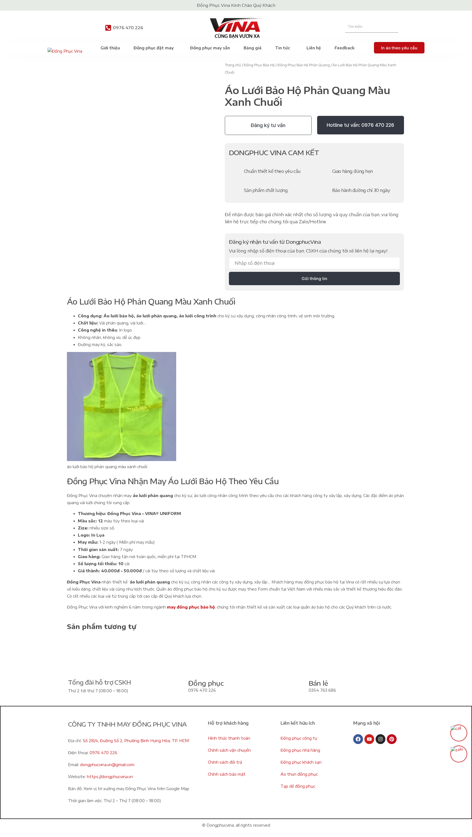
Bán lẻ (318, 683)
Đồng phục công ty (299, 738)
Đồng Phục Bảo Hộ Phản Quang (304, 65)
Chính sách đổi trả (225, 762)
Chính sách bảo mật (227, 774)
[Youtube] (369, 739)
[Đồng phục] (175, 686)
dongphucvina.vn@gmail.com (107, 764)
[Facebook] (358, 739)
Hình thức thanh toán (229, 738)
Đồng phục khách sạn (301, 762)
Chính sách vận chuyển (229, 750)
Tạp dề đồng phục (298, 786)
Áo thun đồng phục (299, 774)
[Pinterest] (392, 739)
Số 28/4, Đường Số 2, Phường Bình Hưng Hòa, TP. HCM (136, 740)
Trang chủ (233, 65)
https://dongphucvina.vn (110, 776)
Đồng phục (205, 683)
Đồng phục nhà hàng (300, 750)
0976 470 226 (128, 27)
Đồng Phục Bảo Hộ (259, 65)
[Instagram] (380, 739)
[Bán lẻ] (296, 686)
